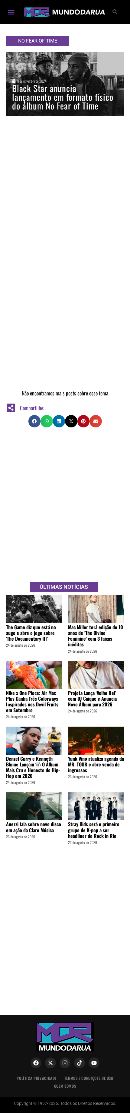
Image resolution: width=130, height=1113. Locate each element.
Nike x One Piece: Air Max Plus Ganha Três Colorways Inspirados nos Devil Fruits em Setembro (32, 701)
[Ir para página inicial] (63, 11)
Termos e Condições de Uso (88, 1078)
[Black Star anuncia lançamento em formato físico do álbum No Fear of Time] (65, 84)
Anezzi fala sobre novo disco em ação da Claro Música (33, 826)
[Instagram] (65, 1063)
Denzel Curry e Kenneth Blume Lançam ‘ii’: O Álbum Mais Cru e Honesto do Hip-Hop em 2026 (33, 767)
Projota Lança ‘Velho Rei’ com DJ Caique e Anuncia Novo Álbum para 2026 (92, 698)
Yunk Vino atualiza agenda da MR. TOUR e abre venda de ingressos (96, 764)
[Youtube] (94, 1063)
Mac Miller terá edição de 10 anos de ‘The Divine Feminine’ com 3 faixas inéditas (95, 635)
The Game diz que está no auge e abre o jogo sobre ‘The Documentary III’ (31, 632)
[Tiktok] (79, 1063)
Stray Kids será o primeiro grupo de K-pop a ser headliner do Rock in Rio (93, 829)
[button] (11, 12)
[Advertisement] (65, 504)
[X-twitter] (50, 1063)
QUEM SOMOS (65, 1086)
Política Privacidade (37, 1078)
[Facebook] (36, 1063)
